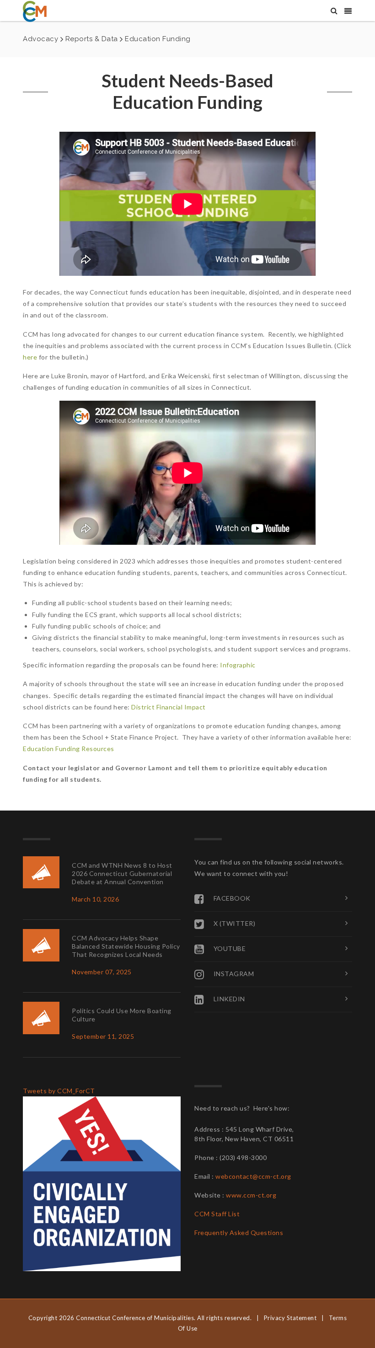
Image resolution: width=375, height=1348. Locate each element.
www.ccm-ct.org (251, 1195)
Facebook (232, 898)
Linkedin (229, 999)
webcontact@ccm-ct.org (253, 1176)
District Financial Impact (168, 707)
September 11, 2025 (103, 1036)
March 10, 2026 (95, 899)
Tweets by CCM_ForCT (59, 1091)
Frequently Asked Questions (238, 1232)
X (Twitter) (235, 923)
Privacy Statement (290, 1317)
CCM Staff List (217, 1214)
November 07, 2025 (102, 972)
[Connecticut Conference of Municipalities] (35, 11)
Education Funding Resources (68, 748)
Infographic (238, 665)
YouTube (230, 948)
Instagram (234, 973)
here (30, 357)
